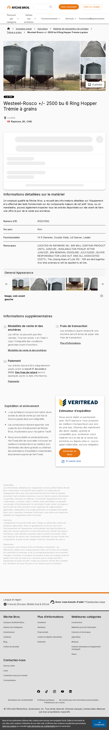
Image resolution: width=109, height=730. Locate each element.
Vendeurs (41, 627)
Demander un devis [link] (69, 453)
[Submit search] (51, 7)
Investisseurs (9, 632)
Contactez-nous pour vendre (15, 675)
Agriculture (76, 637)
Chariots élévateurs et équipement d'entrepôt (86, 648)
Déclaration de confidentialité (20, 700)
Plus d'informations (70, 343)
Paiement (41, 642)
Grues (74, 654)
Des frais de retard (26, 372)
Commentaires (9, 680)
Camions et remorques (81, 632)
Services (69, 18)
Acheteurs (41, 622)
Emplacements (97, 18)
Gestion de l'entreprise (13, 627)
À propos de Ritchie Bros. (14, 622)
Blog (5, 642)
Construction (77, 622)
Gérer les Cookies (9, 726)
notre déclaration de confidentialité (41, 726)
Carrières (7, 637)
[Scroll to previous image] (6, 284)
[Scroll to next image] (102, 284)
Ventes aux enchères (28, 18)
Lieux (5, 671)
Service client (9, 666)
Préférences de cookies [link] (54, 702)
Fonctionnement (49, 18)
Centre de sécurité (11, 647)
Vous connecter (69, 7)
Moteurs (75, 642)
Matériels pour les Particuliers (84, 627)
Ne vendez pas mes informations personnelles (78, 700)
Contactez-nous (95, 602)
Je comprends (99, 723)
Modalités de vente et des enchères (27, 350)
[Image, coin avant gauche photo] (101, 296)
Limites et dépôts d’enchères (49, 637)
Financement (85, 18)
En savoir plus (73, 461)
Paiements (13, 381)
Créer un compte (91, 7)
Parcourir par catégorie (11, 18)
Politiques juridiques (45, 700)
